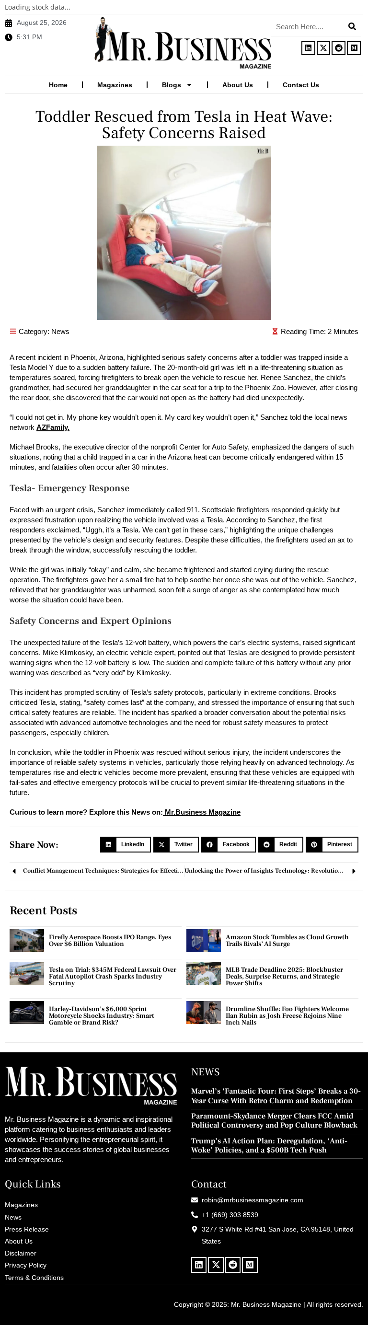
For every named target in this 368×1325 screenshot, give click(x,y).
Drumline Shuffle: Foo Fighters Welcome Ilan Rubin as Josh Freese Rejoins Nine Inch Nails (287, 1016)
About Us (237, 85)
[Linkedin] (308, 48)
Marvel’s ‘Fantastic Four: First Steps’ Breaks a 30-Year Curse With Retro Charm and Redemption (276, 1096)
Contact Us (301, 85)
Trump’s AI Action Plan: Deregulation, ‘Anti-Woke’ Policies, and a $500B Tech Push (269, 1146)
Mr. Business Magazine (266, 1304)
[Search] (352, 26)
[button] (125, 845)
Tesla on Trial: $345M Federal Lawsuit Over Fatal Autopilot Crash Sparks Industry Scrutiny (112, 977)
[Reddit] (338, 48)
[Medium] (354, 48)
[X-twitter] (324, 48)
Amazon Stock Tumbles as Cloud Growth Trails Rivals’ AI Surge (287, 940)
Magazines (114, 85)
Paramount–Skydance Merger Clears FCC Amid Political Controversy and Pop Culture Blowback (274, 1121)
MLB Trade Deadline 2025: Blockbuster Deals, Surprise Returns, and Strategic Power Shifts (284, 977)
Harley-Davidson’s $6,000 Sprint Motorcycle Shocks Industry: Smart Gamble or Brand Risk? (101, 1016)
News (60, 331)
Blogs (171, 85)
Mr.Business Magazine (202, 812)
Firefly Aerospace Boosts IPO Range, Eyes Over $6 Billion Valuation (110, 940)
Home (58, 85)
